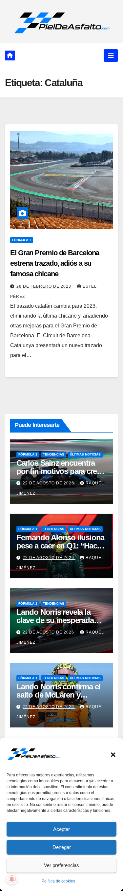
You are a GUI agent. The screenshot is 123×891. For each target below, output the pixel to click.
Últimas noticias (85, 454)
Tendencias (53, 454)
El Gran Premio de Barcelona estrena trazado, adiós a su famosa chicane (54, 263)
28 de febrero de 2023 (44, 286)
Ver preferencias (61, 865)
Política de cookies (58, 881)
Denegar (61, 847)
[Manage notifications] (12, 879)
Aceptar (61, 829)
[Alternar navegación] (111, 55)
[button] (113, 754)
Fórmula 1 (21, 240)
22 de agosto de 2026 (49, 483)
